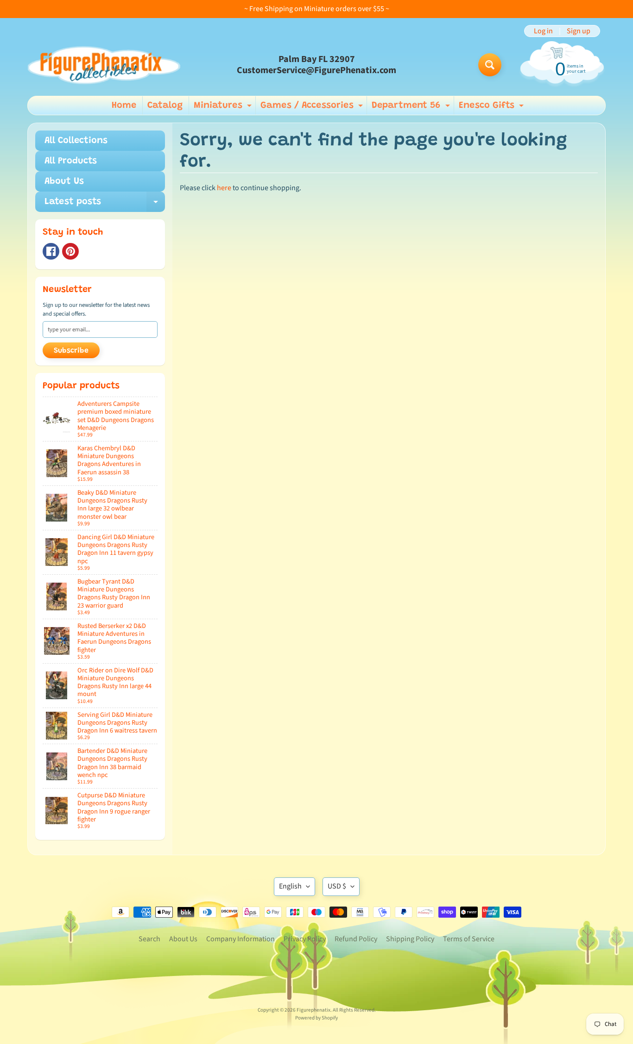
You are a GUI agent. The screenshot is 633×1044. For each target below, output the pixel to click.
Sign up (578, 31)
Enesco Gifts (492, 108)
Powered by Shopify (316, 1017)
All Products (70, 161)
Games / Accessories (312, 108)
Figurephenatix (313, 1010)
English (290, 886)
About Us (64, 181)
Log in (543, 31)
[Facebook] (51, 251)
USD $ (337, 886)
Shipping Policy (410, 939)
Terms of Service (468, 939)
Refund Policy (356, 939)
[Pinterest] (70, 251)
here (224, 188)
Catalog (165, 105)
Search (149, 939)
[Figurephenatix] (103, 65)
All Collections (76, 140)
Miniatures (224, 108)
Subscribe (71, 350)
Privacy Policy (305, 939)
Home (124, 105)
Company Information (240, 939)
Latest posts (104, 204)
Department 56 (412, 108)
